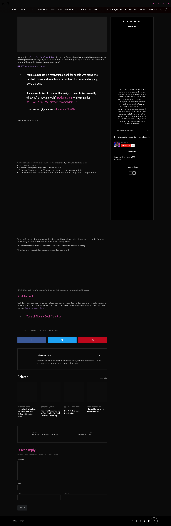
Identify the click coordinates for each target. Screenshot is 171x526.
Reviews (41, 10)
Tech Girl (5, 3)
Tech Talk (55, 10)
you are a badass (54, 330)
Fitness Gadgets (44, 408)
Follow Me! (117, 159)
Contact (153, 10)
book (26, 330)
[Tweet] (62, 340)
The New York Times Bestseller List (42, 57)
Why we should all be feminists (31, 66)
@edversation (64, 97)
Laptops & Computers (97, 406)
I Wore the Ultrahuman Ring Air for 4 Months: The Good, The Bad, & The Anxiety (50, 413)
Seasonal (67, 33)
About (22, 10)
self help (43, 330)
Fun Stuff (84, 10)
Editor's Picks (67, 406)
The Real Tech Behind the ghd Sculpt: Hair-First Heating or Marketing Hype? (26, 412)
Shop (33, 10)
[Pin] (92, 340)
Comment (20, 460)
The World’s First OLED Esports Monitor (95, 410)
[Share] (31, 340)
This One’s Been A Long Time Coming (72, 412)
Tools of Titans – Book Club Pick (43, 316)
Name (19, 483)
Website (66, 493)
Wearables (56, 408)
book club (34, 330)
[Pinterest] (163, 3)
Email (19, 493)
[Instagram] (158, 3)
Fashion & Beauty (21, 406)
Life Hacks (69, 10)
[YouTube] (168, 3)
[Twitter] (153, 3)
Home (14, 10)
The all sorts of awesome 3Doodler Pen (45, 433)
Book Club (57, 33)
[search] (147, 130)
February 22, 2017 (65, 109)
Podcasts (98, 10)
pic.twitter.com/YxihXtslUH (64, 102)
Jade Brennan (43, 355)
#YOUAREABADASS (37, 102)
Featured (62, 33)
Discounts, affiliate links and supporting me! (126, 10)
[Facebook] (148, 3)
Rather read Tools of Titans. (34, 308)
